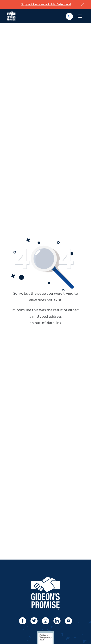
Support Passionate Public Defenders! (46, 4)
